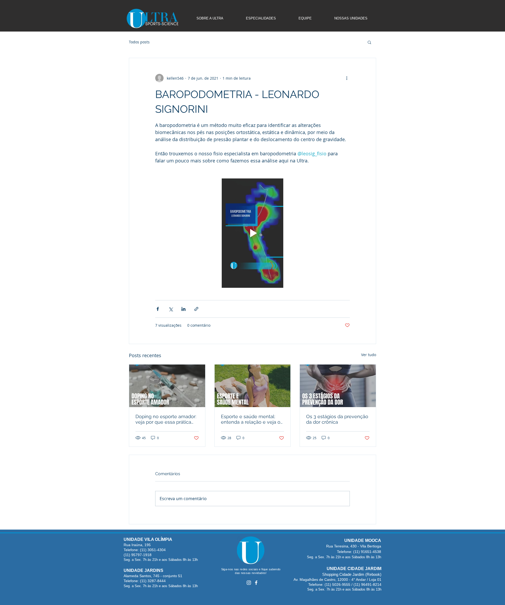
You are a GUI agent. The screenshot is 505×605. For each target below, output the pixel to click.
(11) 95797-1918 (138, 555)
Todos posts (139, 41)
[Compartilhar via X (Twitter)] (170, 308)
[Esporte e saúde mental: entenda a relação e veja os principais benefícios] (253, 386)
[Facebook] (256, 583)
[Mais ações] (347, 78)
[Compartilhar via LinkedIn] (183, 308)
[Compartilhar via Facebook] (157, 308)
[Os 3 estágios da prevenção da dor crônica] (338, 386)
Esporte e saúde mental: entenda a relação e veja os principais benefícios (252, 419)
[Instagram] (249, 583)
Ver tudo (368, 354)
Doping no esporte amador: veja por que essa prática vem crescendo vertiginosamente (165, 419)
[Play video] (252, 233)
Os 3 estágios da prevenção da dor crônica (337, 419)
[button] (369, 42)
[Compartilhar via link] (196, 308)
